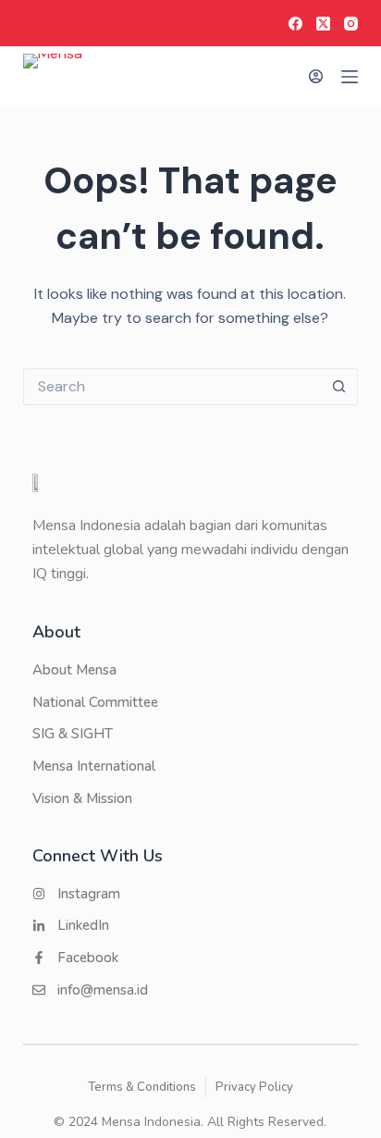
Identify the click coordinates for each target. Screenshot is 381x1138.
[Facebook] (295, 24)
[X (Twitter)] (323, 24)
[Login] (316, 76)
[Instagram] (351, 24)
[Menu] (349, 76)
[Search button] (339, 386)
